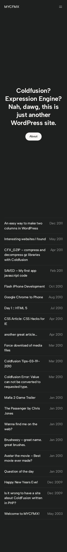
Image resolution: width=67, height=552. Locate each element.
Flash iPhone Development (24, 286)
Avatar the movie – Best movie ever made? (22, 458)
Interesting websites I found (25, 239)
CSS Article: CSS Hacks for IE (24, 321)
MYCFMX (11, 7)
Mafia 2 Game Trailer (19, 398)
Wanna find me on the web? (20, 426)
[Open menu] (60, 7)
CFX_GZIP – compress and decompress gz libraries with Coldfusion (24, 255)
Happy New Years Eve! (21, 482)
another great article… (20, 334)
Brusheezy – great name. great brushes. (23, 442)
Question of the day (19, 471)
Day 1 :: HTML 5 (15, 308)
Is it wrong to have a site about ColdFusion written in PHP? (23, 498)
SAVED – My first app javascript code (20, 273)
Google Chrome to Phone (23, 297)
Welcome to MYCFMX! (21, 514)
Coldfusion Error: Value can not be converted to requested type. (22, 382)
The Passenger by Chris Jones (22, 410)
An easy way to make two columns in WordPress (23, 225)
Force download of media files (23, 347)
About (33, 136)
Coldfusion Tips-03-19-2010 (22, 363)
